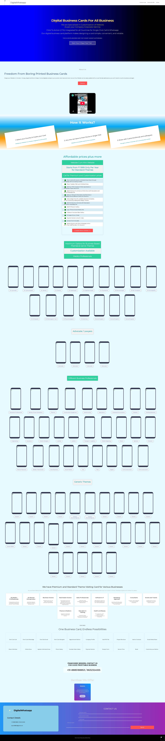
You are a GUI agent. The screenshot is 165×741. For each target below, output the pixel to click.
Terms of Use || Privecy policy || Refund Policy (82, 737)
